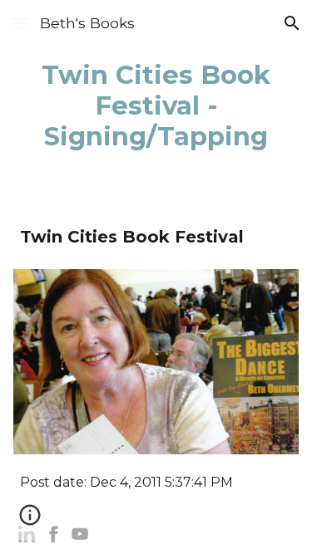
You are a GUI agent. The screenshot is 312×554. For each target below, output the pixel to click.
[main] (156, 105)
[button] (20, 23)
